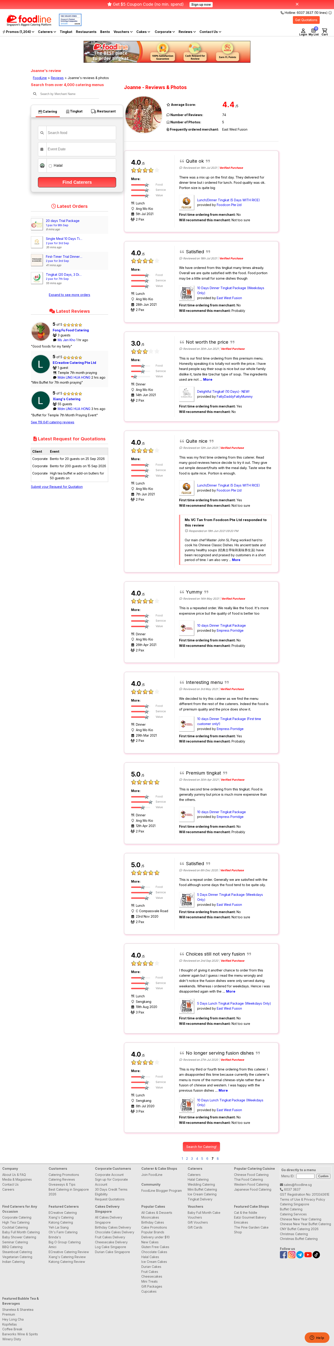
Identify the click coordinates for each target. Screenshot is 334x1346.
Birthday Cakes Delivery (113, 1227)
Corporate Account (109, 1175)
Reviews (186, 32)
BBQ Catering (12, 1247)
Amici (52, 1247)
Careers (8, 1189)
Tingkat (66, 32)
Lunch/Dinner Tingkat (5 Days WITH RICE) (228, 200)
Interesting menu (204, 682)
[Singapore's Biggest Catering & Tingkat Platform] (25, 25)
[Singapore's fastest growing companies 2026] (67, 25)
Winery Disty (11, 1339)
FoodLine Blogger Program (161, 1190)
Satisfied (195, 251)
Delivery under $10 (155, 1237)
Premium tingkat (203, 773)
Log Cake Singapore (110, 1247)
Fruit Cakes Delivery (110, 1237)
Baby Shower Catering (19, 1237)
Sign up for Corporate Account (111, 1181)
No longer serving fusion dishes (220, 1053)
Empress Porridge (230, 630)
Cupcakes (149, 1291)
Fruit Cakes (149, 1272)
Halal (57, 165)
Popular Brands (152, 1232)
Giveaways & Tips (62, 1184)
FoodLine (40, 78)
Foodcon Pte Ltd (229, 205)
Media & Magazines (17, 1179)
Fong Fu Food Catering (71, 330)
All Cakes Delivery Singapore (108, 1219)
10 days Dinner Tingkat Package (221, 625)
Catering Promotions (64, 1175)
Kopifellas (9, 1324)
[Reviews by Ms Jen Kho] (42, 341)
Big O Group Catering (65, 1242)
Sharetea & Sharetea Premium (17, 1312)
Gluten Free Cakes (155, 1247)
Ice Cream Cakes (154, 1262)
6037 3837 (292, 1189)
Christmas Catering (294, 1234)
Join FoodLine (151, 1175)
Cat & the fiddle (245, 1212)
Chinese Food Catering (251, 1175)
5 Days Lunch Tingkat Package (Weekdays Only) (234, 1003)
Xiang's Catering (66, 399)
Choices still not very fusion (215, 954)
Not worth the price (207, 342)
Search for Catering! (201, 1147)
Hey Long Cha (13, 1319)
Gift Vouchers (198, 1222)
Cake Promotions (154, 1227)
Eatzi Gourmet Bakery (250, 1217)
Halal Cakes (150, 1257)
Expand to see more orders (69, 295)
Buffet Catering (291, 1209)
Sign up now (201, 4)
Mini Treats (149, 1281)
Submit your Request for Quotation (57, 487)
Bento (105, 32)
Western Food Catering (251, 1184)
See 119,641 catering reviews (52, 422)
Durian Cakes (151, 1267)
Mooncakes (150, 1217)
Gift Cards (195, 1227)
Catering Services (293, 1214)
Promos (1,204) (18, 32)
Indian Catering (13, 1262)
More (207, 379)
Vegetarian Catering (17, 1257)
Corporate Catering (16, 1217)
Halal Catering (198, 1179)
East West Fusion (229, 298)
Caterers (45, 32)
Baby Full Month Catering (21, 1232)
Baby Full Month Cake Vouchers (204, 1215)
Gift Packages (151, 1286)
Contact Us (10, 1184)
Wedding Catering (201, 1184)
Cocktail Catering (15, 1227)
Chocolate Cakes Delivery (114, 1232)
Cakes (141, 32)
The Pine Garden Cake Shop (251, 1229)
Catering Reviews (62, 1179)
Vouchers (122, 32)
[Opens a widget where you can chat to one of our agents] (316, 1338)
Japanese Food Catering (252, 1189)
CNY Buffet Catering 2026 (299, 1229)
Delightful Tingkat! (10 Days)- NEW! (223, 391)
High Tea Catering (16, 1222)
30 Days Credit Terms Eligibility (111, 1191)
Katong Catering (61, 1222)
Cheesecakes (151, 1276)
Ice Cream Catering (202, 1194)
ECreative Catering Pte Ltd (74, 363)
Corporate (163, 32)
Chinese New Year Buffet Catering (305, 1224)
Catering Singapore (294, 1204)
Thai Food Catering (248, 1179)
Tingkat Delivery (200, 1199)
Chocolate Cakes (154, 1252)
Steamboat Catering (17, 1252)
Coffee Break (12, 1329)
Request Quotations (110, 1199)
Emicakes (241, 1222)
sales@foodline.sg (297, 1185)
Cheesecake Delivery (111, 1242)
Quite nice (196, 441)
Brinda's (55, 1237)
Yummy (194, 592)
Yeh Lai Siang (59, 1227)
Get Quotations (306, 20)
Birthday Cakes (152, 1222)
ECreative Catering (63, 1212)
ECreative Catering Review (69, 1252)
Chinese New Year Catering (300, 1219)
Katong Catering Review (67, 1262)
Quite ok (195, 161)
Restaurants (86, 32)
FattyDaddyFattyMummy (235, 396)
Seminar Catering (15, 1242)
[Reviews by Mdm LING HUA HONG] (42, 374)
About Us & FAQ (14, 1175)
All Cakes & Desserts (156, 1212)
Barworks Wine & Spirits (20, 1334)
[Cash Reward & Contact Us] (210, 31)
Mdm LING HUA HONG (74, 377)
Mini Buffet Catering (202, 1189)
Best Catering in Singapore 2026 (69, 1191)
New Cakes (150, 1242)
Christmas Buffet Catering (299, 1239)
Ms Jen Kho (67, 340)
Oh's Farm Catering (63, 1232)
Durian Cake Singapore (112, 1252)
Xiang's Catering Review (67, 1257)
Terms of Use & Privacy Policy (302, 1199)
